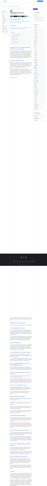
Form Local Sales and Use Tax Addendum (21, 27)
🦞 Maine (35, 57)
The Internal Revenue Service (4, 21)
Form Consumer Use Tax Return (21, 28)
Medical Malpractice (36, 118)
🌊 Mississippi (36, 65)
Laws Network (12, 14)
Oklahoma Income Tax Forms (15, 39)
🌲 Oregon (35, 87)
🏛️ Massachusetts (36, 60)
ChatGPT (16, 16)
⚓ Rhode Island (36, 90)
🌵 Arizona (35, 30)
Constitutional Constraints (5, 31)
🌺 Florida (35, 40)
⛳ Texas (35, 97)
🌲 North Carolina (36, 80)
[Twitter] (23, 257)
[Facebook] (21, 257)
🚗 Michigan (35, 62)
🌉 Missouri (35, 67)
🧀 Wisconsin (36, 107)
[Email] (28, 16)
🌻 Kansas (35, 52)
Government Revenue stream (4, 29)
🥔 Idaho (35, 45)
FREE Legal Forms (36, 115)
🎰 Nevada (35, 72)
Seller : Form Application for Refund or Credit (16, 21)
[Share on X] (23, 16)
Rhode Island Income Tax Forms (15, 36)
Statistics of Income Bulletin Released (16, 34)
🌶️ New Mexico (36, 77)
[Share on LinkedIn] (24, 16)
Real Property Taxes (4, 26)
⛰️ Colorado (35, 35)
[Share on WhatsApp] (26, 16)
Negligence (35, 120)
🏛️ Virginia (35, 102)
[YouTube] (26, 257)
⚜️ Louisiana (35, 55)
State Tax (3, 15)
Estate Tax (3, 23)
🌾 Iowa (35, 50)
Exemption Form (12, 27)
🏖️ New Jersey (36, 75)
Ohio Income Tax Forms (14, 41)
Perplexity (20, 16)
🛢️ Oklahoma (35, 85)
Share (12, 16)
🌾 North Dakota (36, 82)
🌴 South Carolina (36, 92)
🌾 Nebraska (35, 70)
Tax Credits (3, 18)
